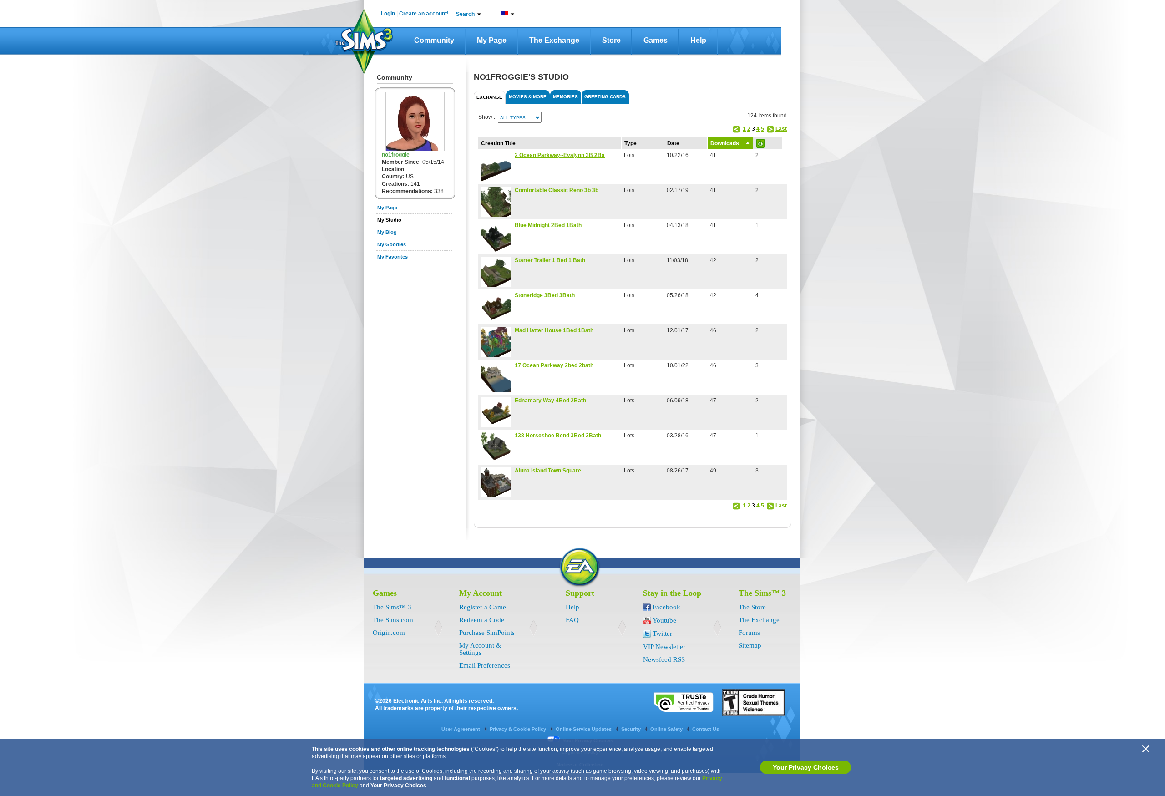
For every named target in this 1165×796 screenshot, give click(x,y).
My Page (492, 40)
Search (465, 14)
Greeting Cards (605, 96)
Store (611, 40)
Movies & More (528, 96)
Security (631, 729)
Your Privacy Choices (806, 767)
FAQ (572, 620)
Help (698, 40)
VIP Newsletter (664, 646)
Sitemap (750, 645)
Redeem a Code (481, 620)
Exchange (489, 97)
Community (434, 40)
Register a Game (482, 607)
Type (630, 143)
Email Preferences (484, 665)
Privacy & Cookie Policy (518, 729)
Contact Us (705, 729)
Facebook (666, 607)
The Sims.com (393, 620)
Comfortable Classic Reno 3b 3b (556, 190)
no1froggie (396, 155)
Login (388, 13)
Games (655, 40)
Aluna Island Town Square (548, 470)
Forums (749, 632)
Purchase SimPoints (487, 632)
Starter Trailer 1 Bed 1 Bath (550, 260)
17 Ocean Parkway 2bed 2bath (554, 365)
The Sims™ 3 (392, 607)
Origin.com (389, 632)
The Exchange (554, 40)
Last (781, 129)
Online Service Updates (584, 729)
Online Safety (667, 729)
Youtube (664, 620)
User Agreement (461, 729)
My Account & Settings (480, 649)
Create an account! (424, 13)
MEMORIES (565, 96)
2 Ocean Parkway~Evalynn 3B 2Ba (560, 155)
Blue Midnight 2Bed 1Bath (548, 225)
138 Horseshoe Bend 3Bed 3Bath (558, 435)
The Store (752, 607)
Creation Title (498, 143)
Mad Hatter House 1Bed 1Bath (554, 330)
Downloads (724, 143)
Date (673, 143)
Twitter (662, 633)
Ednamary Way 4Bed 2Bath (550, 400)
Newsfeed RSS (664, 659)
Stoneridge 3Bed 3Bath (545, 295)
